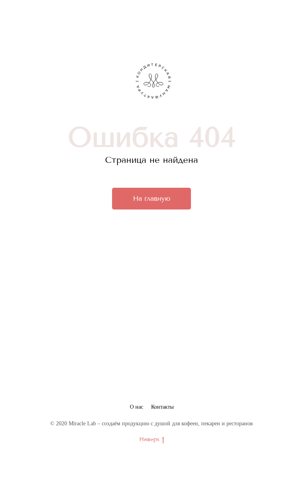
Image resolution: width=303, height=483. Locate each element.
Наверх (149, 439)
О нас (136, 407)
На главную (151, 198)
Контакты (162, 407)
